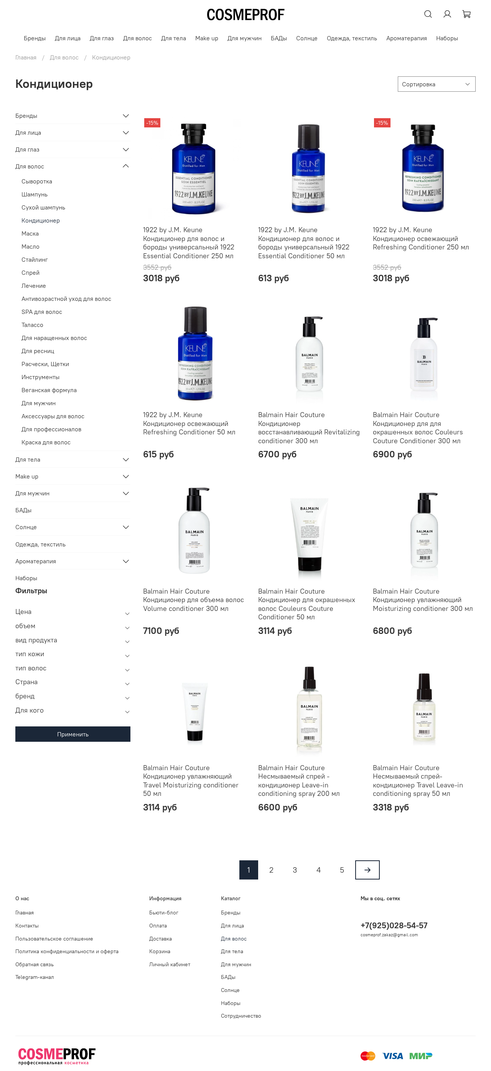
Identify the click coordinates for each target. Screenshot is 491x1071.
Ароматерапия (406, 38)
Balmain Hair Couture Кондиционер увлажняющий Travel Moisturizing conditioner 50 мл (191, 780)
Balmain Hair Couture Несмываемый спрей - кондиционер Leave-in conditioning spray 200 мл (299, 780)
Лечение (33, 285)
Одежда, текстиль (352, 38)
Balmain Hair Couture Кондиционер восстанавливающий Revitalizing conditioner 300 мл (309, 427)
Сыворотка (36, 181)
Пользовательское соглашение (54, 938)
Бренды (35, 38)
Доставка (160, 938)
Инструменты (40, 377)
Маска (30, 233)
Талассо (32, 324)
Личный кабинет (169, 964)
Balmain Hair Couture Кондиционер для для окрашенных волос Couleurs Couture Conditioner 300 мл (418, 427)
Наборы (447, 38)
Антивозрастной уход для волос (66, 298)
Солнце (307, 38)
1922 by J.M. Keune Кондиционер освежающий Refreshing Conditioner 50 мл (189, 423)
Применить (73, 734)
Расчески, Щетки (45, 364)
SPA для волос (41, 311)
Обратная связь (34, 964)
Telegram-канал (34, 977)
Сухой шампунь (43, 207)
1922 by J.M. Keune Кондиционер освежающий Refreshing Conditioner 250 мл (421, 238)
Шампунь (34, 194)
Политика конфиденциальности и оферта (67, 951)
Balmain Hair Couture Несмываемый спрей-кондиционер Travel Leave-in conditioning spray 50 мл (418, 780)
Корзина (159, 951)
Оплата (158, 925)
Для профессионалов (51, 429)
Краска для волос (46, 442)
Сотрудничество (241, 1015)
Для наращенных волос (54, 338)
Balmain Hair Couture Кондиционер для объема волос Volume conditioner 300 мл (193, 600)
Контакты (27, 925)
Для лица (68, 38)
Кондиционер (40, 220)
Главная (25, 57)
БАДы (279, 38)
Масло (30, 246)
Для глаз (102, 38)
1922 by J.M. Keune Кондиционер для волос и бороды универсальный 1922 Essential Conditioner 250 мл (188, 242)
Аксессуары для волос (52, 416)
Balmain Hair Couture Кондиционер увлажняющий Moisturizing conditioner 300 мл (423, 600)
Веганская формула (49, 390)
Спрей (30, 272)
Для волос (137, 38)
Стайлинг (34, 259)
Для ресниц (37, 351)
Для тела (173, 38)
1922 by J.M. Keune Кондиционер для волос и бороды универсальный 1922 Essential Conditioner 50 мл (303, 242)
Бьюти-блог (163, 912)
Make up (206, 38)
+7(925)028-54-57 (394, 925)
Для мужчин (244, 38)
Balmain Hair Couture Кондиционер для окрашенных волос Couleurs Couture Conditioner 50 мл (306, 604)
